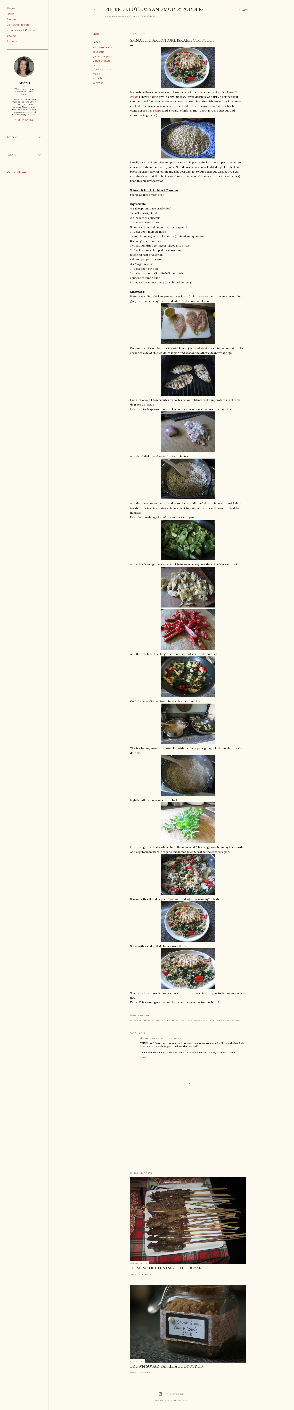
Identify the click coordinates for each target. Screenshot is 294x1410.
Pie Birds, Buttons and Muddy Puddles (154, 9)
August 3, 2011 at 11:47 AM (168, 1038)
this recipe (155, 110)
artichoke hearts (102, 47)
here (161, 194)
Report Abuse (16, 172)
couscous (98, 51)
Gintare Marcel (180, 1400)
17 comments (144, 1372)
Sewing (11, 35)
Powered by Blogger (174, 1393)
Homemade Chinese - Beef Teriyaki (166, 1268)
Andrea (24, 82)
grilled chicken (101, 60)
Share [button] (96, 33)
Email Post (143, 1015)
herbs (96, 65)
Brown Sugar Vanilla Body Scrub (166, 1366)
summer (98, 82)
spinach (97, 78)
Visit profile (24, 119)
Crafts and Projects (18, 24)
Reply (143, 1057)
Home (10, 13)
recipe (96, 73)
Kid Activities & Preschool (22, 30)
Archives (12, 41)
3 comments (144, 1274)
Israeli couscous (102, 69)
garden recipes (101, 56)
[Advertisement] (188, 1139)
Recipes (11, 19)
